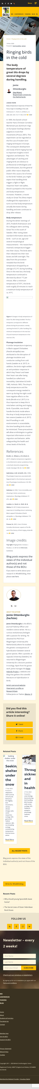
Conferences (5, 997)
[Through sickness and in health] (29, 756)
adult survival (9, 795)
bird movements (9, 804)
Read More (9, 839)
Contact (2, 1024)
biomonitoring (28, 798)
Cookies (2, 1055)
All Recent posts (19, 851)
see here (15, 576)
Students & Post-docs (6, 1018)
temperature (9, 831)
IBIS (13, 823)
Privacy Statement (5, 1049)
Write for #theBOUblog (14, 884)
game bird (8, 819)
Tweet (21, 724)
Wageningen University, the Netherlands (22, 96)
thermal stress (9, 833)
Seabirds (27, 814)
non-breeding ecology (9, 826)
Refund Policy (4, 1052)
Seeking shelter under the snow (11, 775)
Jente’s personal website (15, 685)
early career (28, 804)
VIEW (30, 115)
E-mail (21, 737)
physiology (27, 812)
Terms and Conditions (10, 983)
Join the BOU (4, 1036)
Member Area (4, 1033)
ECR (12, 817)
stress (26, 816)
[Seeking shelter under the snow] (10, 756)
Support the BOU (5, 1040)
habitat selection (8, 822)
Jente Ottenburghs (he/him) (17, 616)
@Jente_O (28, 694)
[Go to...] (32, 3)
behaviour (8, 799)
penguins (27, 810)
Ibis (1, 994)
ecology (7, 817)
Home (8, 39)
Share (20, 731)
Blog (2, 1003)
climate (7, 807)
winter (24, 46)
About (2, 1015)
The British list (4, 1021)
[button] (36, 14)
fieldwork (27, 808)
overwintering (9, 829)
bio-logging (8, 801)
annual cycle (9, 797)
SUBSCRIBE (28, 968)
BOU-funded (28, 802)
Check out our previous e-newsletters (17, 975)
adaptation (8, 792)
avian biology (28, 796)
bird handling (17, 46)
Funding (3, 1000)
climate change (7, 810)
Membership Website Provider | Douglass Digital (15, 1079)
